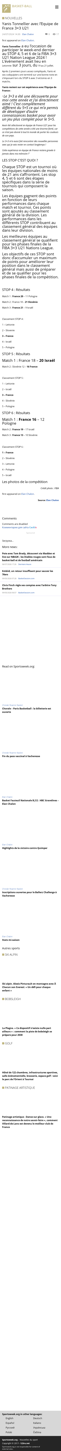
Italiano (37, 1422)
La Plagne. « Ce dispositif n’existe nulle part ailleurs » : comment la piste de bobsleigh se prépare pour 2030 (27, 1031)
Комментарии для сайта (19, 527)
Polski (9, 1432)
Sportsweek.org (10, 1439)
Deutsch (37, 1418)
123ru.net (25, 1443)
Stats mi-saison (11, 939)
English (9, 1418)
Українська (39, 1427)
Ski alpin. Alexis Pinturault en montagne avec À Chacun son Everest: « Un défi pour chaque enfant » (29, 987)
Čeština (37, 1432)
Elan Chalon (28, 34)
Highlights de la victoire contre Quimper (24, 848)
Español (10, 1422)
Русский (10, 1427)
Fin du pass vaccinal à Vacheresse (21, 756)
